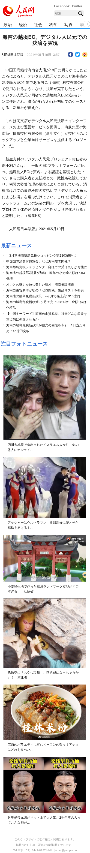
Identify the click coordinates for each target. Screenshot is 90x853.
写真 (68, 24)
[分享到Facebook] (70, 54)
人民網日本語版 (12, 54)
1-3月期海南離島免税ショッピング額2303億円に (41, 255)
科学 (53, 24)
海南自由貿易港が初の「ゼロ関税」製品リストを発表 (45, 290)
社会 (38, 24)
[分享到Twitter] (78, 54)
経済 (23, 24)
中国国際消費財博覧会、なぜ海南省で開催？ (38, 261)
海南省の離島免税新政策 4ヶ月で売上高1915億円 (43, 296)
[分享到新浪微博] (85, 54)
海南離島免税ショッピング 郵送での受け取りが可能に (46, 266)
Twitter (77, 6)
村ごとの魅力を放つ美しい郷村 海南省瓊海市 (40, 284)
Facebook (62, 6)
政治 (7, 24)
